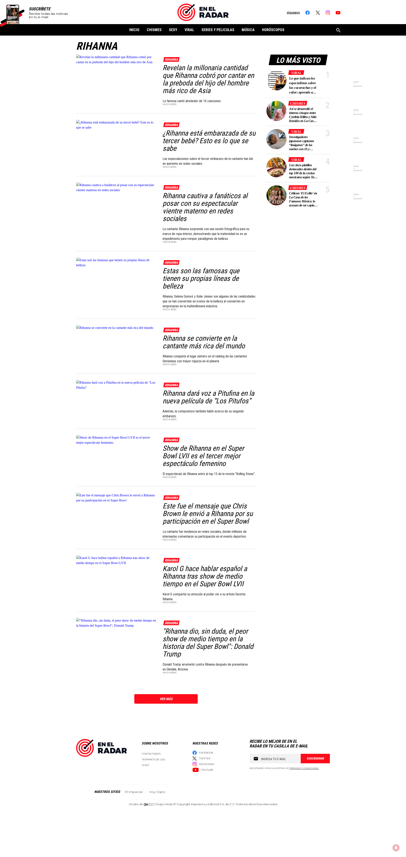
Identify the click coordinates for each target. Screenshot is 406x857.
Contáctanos (151, 753)
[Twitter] (317, 13)
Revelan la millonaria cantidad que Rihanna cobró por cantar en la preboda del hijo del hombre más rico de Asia (208, 79)
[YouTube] (338, 13)
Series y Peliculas (218, 29)
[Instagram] (327, 13)
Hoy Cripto (157, 792)
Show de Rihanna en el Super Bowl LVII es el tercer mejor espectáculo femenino (203, 456)
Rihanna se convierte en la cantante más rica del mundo (204, 342)
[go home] (203, 12)
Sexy (173, 29)
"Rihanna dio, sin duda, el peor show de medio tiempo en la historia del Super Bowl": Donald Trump (208, 642)
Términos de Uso (153, 759)
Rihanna (171, 60)
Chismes (154, 29)
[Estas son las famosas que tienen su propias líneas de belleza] (116, 262)
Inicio (134, 29)
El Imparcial (133, 792)
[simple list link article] (276, 80)
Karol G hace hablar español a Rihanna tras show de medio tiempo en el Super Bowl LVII (205, 576)
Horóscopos (273, 29)
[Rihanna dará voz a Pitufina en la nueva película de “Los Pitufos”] (116, 385)
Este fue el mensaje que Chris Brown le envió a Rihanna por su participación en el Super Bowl (208, 513)
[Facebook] (307, 13)
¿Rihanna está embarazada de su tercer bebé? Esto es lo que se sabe (209, 140)
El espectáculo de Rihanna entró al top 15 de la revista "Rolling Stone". (209, 474)
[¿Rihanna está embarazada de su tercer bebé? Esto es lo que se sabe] (116, 124)
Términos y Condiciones (304, 768)
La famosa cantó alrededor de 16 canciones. (192, 101)
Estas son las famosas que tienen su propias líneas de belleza (201, 278)
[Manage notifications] (396, 847)
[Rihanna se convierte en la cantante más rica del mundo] (116, 327)
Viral (189, 29)
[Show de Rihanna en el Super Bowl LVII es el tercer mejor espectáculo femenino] (116, 440)
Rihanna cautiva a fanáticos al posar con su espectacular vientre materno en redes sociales (205, 207)
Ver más (166, 699)
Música (248, 29)
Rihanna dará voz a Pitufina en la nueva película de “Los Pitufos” (208, 397)
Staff (145, 765)
